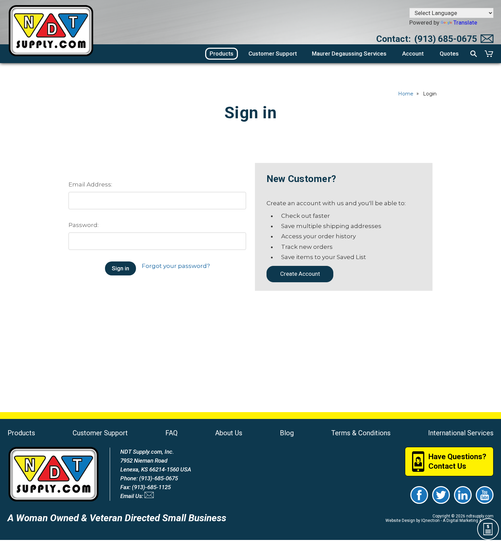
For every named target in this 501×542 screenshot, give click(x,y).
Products (21, 433)
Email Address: (90, 184)
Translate (465, 22)
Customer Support (100, 433)
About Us (228, 433)
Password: (83, 225)
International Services (461, 433)
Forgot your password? (176, 265)
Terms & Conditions (361, 433)
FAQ (171, 433)
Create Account (300, 273)
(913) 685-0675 (445, 39)
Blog (287, 433)
